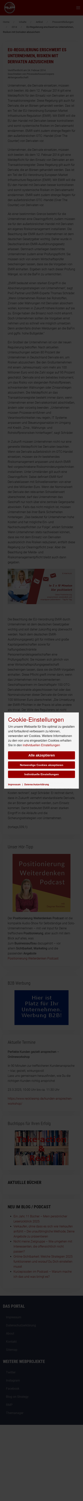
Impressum (14, 784)
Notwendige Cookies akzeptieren (41, 765)
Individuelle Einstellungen (41, 774)
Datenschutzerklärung (36, 784)
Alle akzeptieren (41, 755)
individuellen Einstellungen (41, 745)
